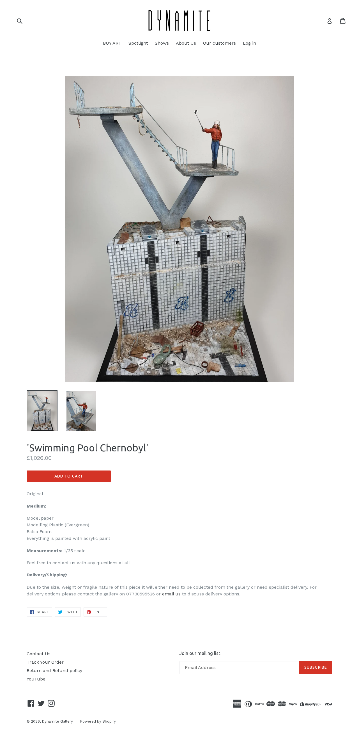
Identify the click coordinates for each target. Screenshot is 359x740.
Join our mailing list (200, 653)
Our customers (219, 43)
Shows (162, 43)
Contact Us (38, 653)
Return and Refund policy (54, 670)
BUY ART (112, 43)
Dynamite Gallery (57, 721)
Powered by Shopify (98, 721)
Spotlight (138, 43)
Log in (249, 43)
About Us (186, 43)
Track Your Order (45, 662)
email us (171, 594)
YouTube (36, 679)
